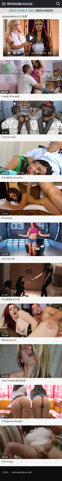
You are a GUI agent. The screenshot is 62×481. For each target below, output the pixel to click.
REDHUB (20, 4)
